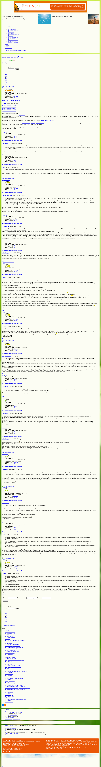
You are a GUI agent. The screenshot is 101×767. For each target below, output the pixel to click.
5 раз (15, 161)
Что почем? (22, 115)
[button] (5, 66)
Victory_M (4, 132)
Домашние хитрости (68, 744)
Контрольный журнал (10, 728)
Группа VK (6, 751)
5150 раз (16, 350)
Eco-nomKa (5, 454)
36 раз (14, 406)
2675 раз (16, 463)
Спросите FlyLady (73, 742)
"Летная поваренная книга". (47, 120)
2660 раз (16, 271)
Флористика (50, 744)
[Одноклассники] (5, 705)
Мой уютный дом (62, 743)
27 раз (14, 219)
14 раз (14, 136)
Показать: (5, 598)
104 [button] (6, 80)
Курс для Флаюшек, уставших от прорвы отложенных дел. (64, 18)
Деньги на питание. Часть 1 (9, 105)
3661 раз (15, 462)
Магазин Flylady (9, 725)
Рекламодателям (63, 746)
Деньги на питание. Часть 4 (9, 109)
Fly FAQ (63, 742)
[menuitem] (12, 29)
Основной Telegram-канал (12, 748)
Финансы (72, 743)
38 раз (15, 137)
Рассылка (86, 740)
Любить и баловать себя (84, 743)
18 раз (15, 220)
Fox (14, 60)
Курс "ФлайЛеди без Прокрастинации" (13, 16)
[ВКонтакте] (3, 705)
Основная (49, 740)
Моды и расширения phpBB (54, 748)
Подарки (58, 744)
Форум (94, 744)
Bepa (3, 87)
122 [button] (6, 82)
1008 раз (16, 189)
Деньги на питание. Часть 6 (13, 57)
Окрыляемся (84, 742)
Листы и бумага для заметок (12, 733)
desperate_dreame (6, 180)
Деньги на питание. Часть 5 (9, 111)
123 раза (15, 349)
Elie (3, 154)
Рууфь (3, 263)
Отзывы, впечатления (83, 744)
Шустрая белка (5, 341)
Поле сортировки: (21, 598)
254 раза (15, 188)
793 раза (16, 97)
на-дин (11, 60)
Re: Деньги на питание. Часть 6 (12, 140)
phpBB (61, 747)
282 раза (15, 96)
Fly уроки (79, 740)
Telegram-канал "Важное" (12, 750)
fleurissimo (4, 398)
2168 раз (15, 270)
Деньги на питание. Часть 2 (9, 107)
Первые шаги (57, 740)
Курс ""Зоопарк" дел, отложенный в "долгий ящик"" (66, 16)
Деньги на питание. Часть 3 (9, 108)
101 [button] (6, 76)
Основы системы (69, 740)
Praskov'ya (4, 215)
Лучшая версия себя (10, 730)
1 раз (14, 160)
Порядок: (39, 598)
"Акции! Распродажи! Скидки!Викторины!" (33, 123)
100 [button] (6, 74)
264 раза (16, 407)
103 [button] (6, 78)
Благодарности (51, 746)
